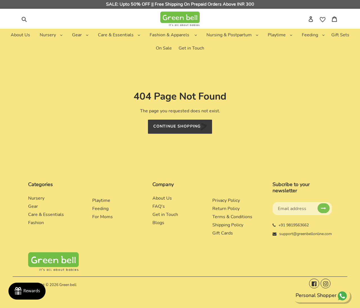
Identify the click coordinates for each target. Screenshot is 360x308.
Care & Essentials (46, 214)
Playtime (101, 200)
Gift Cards (222, 233)
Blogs (158, 223)
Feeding (100, 209)
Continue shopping (177, 126)
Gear (33, 206)
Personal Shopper (316, 295)
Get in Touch (165, 214)
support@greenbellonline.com (305, 233)
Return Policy (226, 209)
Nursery (36, 198)
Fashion (36, 223)
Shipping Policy (227, 225)
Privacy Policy (226, 200)
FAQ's (158, 206)
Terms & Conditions (232, 217)
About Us (162, 198)
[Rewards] (27, 291)
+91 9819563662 (293, 225)
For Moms (102, 217)
